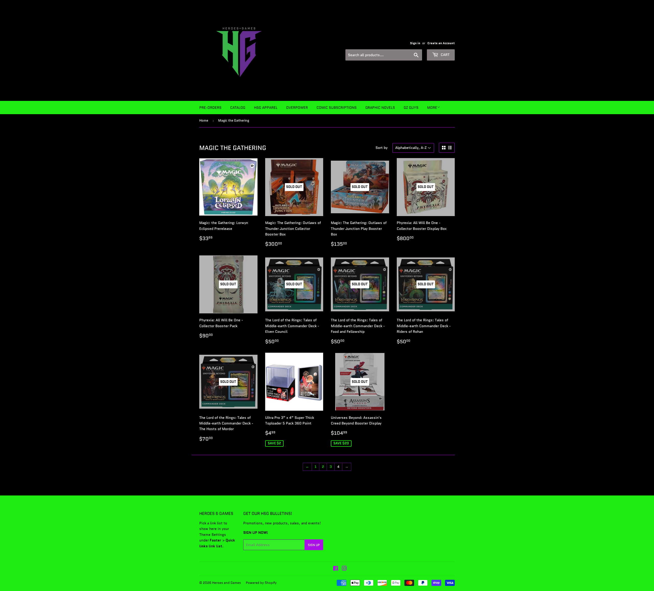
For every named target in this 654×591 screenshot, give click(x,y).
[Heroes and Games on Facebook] (335, 569)
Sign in (415, 43)
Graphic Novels (380, 107)
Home (203, 120)
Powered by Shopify (261, 582)
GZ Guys (411, 107)
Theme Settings (212, 534)
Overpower (297, 107)
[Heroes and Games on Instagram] (344, 569)
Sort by (382, 147)
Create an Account (441, 43)
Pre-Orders (210, 107)
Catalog (237, 107)
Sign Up (314, 545)
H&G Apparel (265, 107)
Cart (445, 54)
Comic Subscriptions (337, 107)
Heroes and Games (226, 582)
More (432, 107)
